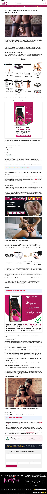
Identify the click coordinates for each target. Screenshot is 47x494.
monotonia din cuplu (30, 432)
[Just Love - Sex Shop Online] (7, 3)
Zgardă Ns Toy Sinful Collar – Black (9, 89)
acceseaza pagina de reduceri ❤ (15, 446)
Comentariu (8, 453)
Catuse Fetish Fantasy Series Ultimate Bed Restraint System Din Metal (18, 91)
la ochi (18, 423)
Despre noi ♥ (3, 489)
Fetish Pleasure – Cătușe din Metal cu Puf (9, 262)
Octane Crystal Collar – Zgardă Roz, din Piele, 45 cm (19, 73)
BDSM (36, 179)
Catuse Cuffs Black (27, 90)
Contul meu (44, 0)
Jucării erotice (27, 6)
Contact (29, 489)
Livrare (7, 489)
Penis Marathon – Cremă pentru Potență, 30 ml (15, 290)
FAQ (26, 489)
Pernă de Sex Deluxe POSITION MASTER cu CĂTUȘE (37, 262)
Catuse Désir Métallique (28, 261)
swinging (16, 242)
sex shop (22, 445)
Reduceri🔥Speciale (37, 6)
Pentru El (14, 6)
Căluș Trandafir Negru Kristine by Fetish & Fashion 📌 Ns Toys (37, 91)
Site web (32, 461)
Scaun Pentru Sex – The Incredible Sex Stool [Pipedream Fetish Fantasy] (38, 74)
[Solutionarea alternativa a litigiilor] (37, 489)
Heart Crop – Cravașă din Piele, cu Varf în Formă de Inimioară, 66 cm (28, 73)
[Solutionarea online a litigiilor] (43, 489)
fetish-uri (23, 49)
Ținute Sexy (20, 6)
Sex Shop (3, 6)
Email (19, 461)
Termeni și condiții (13, 489)
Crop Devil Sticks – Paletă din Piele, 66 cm (9, 73)
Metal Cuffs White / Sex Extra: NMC (19, 262)
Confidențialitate (21, 489)
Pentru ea (8, 6)
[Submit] (36, 3)
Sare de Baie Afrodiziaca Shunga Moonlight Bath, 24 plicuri (18, 167)
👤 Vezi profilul (17, 437)
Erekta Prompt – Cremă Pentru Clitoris (14, 417)
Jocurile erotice (8, 155)
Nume (7, 461)
